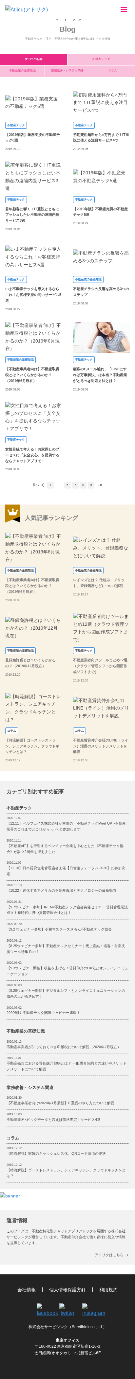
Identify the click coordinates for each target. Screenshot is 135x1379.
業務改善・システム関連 (67, 70)
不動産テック (101, 59)
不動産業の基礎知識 (22, 70)
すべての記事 (34, 59)
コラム (112, 70)
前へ (35, 485)
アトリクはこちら (109, 1255)
